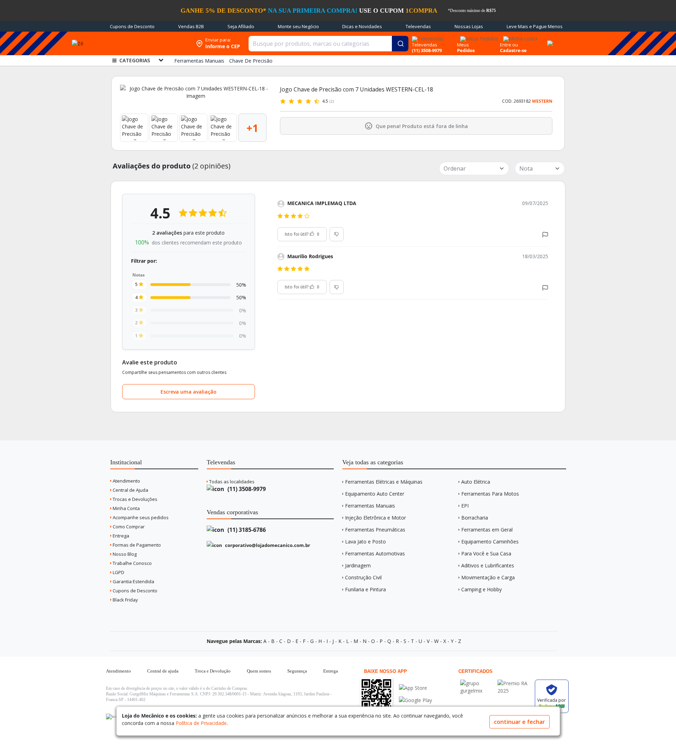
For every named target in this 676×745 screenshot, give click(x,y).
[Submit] (400, 43)
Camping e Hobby (481, 589)
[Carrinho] (548, 39)
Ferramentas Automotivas (375, 553)
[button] (545, 234)
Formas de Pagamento (136, 545)
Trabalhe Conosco (132, 563)
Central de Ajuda (130, 490)
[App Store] (415, 688)
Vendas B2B (191, 26)
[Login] (519, 36)
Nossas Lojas (469, 26)
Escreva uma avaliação (189, 391)
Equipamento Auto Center (374, 493)
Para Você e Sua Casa (486, 553)
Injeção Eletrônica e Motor (375, 517)
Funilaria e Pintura (365, 589)
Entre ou (509, 45)
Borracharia (474, 517)
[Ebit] (477, 683)
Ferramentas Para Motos (490, 493)
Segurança (297, 671)
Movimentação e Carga (488, 577)
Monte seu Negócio (298, 26)
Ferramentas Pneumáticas (375, 529)
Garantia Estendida (133, 581)
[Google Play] (415, 700)
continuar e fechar (519, 722)
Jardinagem (358, 565)
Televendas (418, 26)
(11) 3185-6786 (246, 530)
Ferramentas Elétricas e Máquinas (384, 481)
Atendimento (126, 481)
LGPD (118, 572)
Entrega (120, 536)
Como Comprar (128, 526)
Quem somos (259, 671)
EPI (465, 505)
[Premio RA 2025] (514, 683)
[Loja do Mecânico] (147, 43)
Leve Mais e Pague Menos (535, 26)
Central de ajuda (163, 671)
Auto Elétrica (475, 481)
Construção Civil (363, 577)
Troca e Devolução (213, 671)
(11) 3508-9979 (246, 489)
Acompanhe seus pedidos (140, 517)
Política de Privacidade (201, 723)
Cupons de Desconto (132, 26)
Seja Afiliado (240, 26)
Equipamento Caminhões (490, 541)
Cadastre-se (513, 50)
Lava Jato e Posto (365, 541)
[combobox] (328, 43)
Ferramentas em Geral (487, 529)
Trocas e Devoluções (134, 499)
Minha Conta (126, 508)
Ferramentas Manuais (370, 505)
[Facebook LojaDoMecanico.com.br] (112, 716)
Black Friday (125, 600)
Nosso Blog (124, 554)
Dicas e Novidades (362, 26)
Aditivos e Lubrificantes (487, 565)
